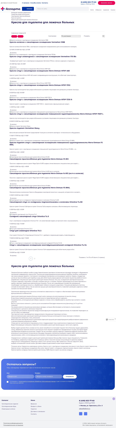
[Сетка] (21, 36)
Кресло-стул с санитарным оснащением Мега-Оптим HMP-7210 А (41, 100)
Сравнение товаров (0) (18, 33)
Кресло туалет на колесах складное (61, 350)
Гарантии (34, 409)
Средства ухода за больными (20, 14)
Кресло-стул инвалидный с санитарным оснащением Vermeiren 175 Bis (43, 56)
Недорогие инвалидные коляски (32, 346)
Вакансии (34, 404)
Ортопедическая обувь (9, 406)
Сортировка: (52, 36)
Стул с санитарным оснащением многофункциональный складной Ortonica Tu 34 (48, 245)
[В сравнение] (19, 80)
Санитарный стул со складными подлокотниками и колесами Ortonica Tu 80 (46, 202)
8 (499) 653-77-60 (88, 2)
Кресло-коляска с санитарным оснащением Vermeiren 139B (37, 42)
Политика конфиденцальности (13, 423)
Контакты (45, 3)
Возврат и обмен (36, 406)
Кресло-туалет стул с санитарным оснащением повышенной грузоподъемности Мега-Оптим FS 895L (56, 144)
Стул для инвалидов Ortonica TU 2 (25, 231)
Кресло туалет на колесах (82, 348)
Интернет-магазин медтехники (21, 12)
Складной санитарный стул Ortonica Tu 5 (29, 216)
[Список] (14, 36)
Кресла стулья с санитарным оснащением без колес (27, 348)
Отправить (70, 376)
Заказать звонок (106, 3)
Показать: (87, 36)
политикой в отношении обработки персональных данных (37, 381)
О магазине (25, 3)
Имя (8, 373)
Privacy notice (111, 319)
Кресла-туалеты (16, 18)
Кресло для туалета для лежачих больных (24, 19)
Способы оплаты (35, 3)
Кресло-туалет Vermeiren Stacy (24, 128)
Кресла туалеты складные (19, 350)
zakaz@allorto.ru (84, 408)
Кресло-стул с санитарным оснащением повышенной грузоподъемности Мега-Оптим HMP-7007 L (56, 114)
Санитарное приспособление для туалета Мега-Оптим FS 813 (39, 159)
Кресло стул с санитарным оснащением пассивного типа (61, 346)
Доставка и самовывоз (38, 411)
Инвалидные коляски (8, 409)
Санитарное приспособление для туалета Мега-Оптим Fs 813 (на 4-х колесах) (46, 173)
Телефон (37, 373)
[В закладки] (17, 80)
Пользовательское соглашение (13, 425)
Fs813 (47, 350)
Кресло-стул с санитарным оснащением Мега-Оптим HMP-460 (40, 71)
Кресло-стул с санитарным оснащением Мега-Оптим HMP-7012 (40, 85)
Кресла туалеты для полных (37, 350)
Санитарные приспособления (20, 16)
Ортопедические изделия (10, 404)
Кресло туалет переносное (88, 346)
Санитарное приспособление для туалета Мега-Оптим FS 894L (40, 188)
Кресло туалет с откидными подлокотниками (59, 348)
